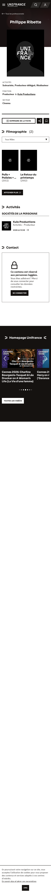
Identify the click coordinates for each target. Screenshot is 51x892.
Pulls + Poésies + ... (9, 176)
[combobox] (25, 139)
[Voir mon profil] (45, 5)
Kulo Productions (26, 94)
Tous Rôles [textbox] (10, 139)
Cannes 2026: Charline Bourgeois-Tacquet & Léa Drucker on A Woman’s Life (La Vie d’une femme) (18, 376)
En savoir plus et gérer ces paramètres (19, 881)
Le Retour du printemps (28, 176)
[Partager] (39, 121)
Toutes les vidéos (13, 401)
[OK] (25, 888)
